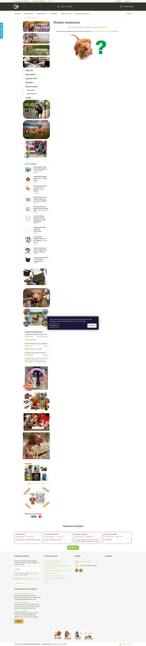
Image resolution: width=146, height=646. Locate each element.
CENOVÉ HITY (31, 78)
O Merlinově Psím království (21, 1)
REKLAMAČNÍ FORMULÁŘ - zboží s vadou (57, 571)
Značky (28, 97)
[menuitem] (18, 14)
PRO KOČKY (30, 74)
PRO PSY (29, 70)
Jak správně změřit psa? (39, 1)
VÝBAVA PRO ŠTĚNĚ (21, 611)
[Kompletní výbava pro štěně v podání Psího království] (57, 635)
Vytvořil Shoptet (127, 644)
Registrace (127, 1)
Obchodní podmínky (50, 573)
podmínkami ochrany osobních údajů (26, 574)
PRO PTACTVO (32, 94)
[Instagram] (81, 570)
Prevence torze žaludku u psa (23, 594)
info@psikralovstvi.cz (85, 562)
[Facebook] (77, 570)
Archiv (19, 621)
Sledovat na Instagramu (38, 484)
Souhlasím (92, 326)
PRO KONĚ (30, 90)
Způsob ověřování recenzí (52, 576)
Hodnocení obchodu (73, 526)
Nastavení (54, 326)
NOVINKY (29, 82)
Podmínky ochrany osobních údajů (54, 578)
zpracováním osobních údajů (30, 578)
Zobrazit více (73, 548)
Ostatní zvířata (31, 86)
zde (84, 321)
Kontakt (46, 581)
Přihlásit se (20, 583)
